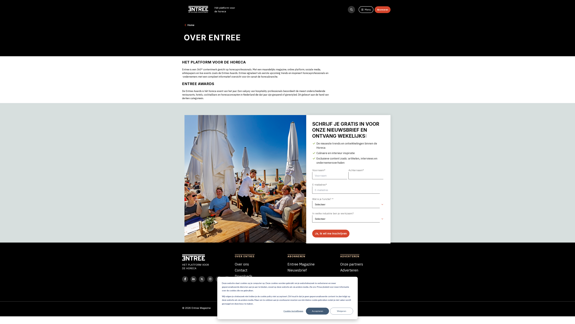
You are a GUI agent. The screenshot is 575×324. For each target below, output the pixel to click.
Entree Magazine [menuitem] (301, 264)
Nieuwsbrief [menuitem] (297, 270)
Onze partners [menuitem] (351, 264)
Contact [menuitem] (241, 270)
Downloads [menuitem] (243, 276)
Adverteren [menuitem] (349, 270)
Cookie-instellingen (293, 311)
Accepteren (317, 311)
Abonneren (382, 9)
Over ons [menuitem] (242, 264)
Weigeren (341, 311)
